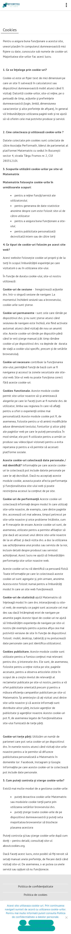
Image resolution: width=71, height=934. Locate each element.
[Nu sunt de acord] (66, 917)
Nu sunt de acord (41, 922)
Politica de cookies (35, 895)
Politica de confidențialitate (35, 886)
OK (23, 922)
